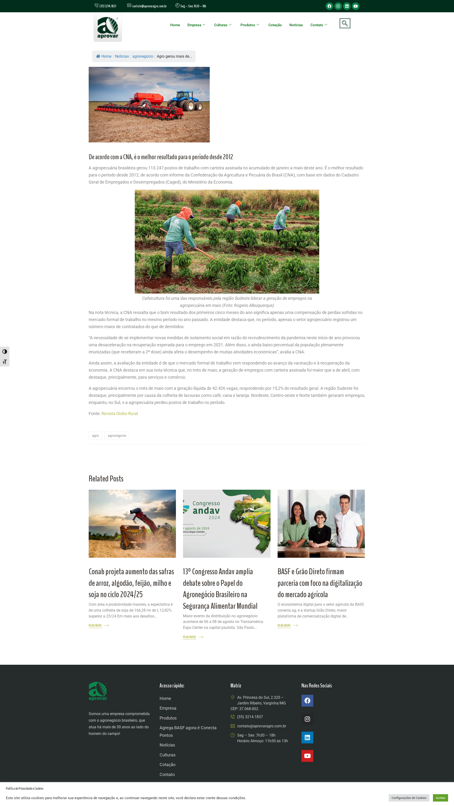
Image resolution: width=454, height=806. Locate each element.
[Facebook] (329, 6)
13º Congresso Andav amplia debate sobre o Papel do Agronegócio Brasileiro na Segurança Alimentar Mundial (220, 589)
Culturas (220, 25)
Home (175, 25)
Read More (95, 625)
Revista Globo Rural (119, 413)
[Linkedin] (347, 6)
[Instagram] (338, 6)
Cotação (275, 25)
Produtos (247, 25)
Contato (316, 25)
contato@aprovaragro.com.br (149, 6)
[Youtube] (355, 6)
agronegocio (117, 435)
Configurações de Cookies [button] (409, 798)
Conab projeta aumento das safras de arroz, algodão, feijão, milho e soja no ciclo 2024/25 (131, 583)
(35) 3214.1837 (250, 717)
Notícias (296, 25)
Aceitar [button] (440, 798)
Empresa (194, 25)
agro (95, 435)
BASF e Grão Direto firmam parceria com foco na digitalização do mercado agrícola (320, 583)
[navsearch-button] (345, 23)
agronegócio (142, 56)
